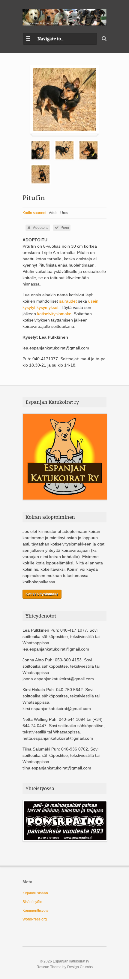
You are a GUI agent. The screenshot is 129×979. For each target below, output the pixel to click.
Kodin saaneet (34, 213)
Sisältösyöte (32, 902)
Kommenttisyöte (35, 910)
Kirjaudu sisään (35, 893)
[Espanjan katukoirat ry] (64, 17)
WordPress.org (34, 919)
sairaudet (68, 301)
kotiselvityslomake (54, 313)
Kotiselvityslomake (42, 594)
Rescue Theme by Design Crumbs (65, 967)
